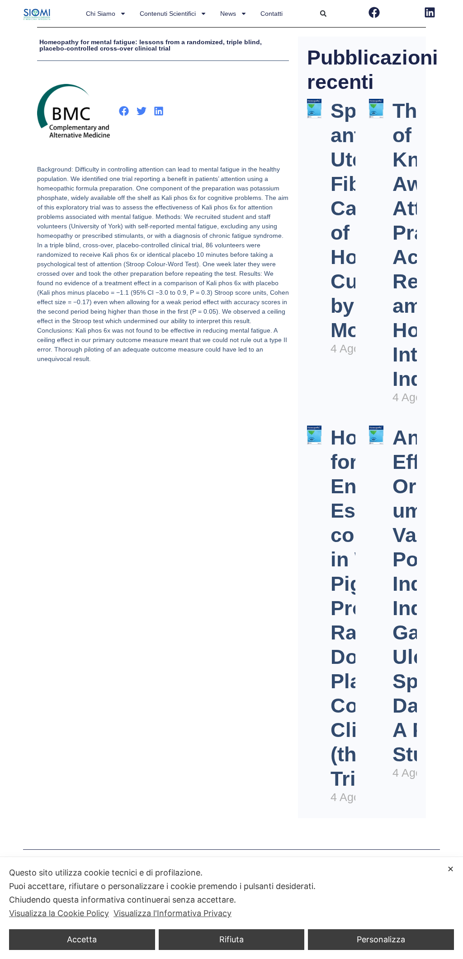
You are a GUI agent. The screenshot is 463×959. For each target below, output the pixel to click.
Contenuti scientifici (168, 13)
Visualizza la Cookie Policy (59, 913)
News (228, 13)
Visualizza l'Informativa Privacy (172, 913)
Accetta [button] (82, 939)
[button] (323, 13)
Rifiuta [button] (231, 939)
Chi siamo (100, 13)
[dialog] (231, 908)
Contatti (271, 13)
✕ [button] (450, 869)
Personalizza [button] (381, 939)
